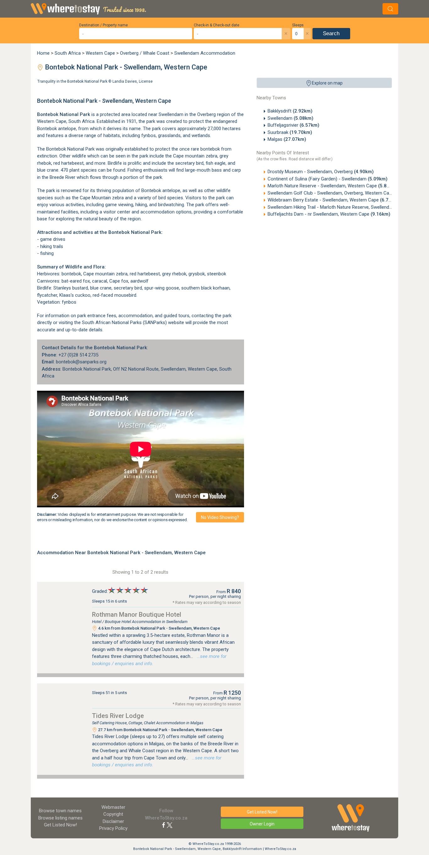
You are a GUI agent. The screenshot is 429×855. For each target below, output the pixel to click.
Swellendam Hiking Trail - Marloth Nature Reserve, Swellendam (342, 207)
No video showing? (220, 517)
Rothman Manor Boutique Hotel (136, 614)
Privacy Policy (113, 828)
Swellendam (290, 118)
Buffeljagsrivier (293, 125)
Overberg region (213, 114)
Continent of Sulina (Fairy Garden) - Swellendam (328, 179)
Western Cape (100, 53)
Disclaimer (113, 821)
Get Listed (60, 825)
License (146, 81)
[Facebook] (163, 825)
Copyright (113, 814)
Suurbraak (290, 132)
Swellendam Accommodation (204, 53)
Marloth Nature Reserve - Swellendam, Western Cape (333, 186)
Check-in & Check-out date (216, 25)
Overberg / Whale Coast (144, 53)
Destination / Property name (103, 25)
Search (331, 33)
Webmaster (113, 807)
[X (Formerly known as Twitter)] (169, 825)
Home (43, 53)
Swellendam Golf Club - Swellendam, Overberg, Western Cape (341, 193)
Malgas (287, 139)
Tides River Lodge (118, 716)
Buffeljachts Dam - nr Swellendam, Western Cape (329, 214)
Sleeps (298, 25)
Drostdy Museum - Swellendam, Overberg (321, 171)
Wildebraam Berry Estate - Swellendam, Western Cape (334, 200)
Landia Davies (124, 81)
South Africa (68, 53)
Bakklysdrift (290, 111)
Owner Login (262, 823)
